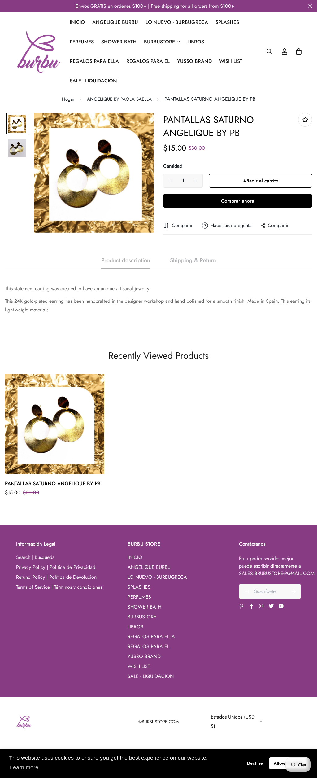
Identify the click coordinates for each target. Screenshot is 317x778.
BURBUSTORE (159, 41)
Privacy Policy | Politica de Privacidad (55, 567)
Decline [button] (255, 763)
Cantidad (172, 165)
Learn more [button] (24, 767)
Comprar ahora (237, 200)
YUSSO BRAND (194, 61)
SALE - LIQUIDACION (93, 80)
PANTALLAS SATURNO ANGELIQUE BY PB (53, 483)
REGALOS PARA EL (148, 61)
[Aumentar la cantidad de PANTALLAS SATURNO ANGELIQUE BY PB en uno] (195, 181)
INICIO (77, 22)
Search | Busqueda (35, 557)
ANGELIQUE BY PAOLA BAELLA (119, 99)
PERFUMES (82, 41)
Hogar (68, 99)
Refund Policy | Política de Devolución (56, 577)
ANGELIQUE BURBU (115, 22)
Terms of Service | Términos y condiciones (59, 587)
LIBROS (195, 41)
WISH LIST (230, 61)
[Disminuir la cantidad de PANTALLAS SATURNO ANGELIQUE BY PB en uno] (170, 181)
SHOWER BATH (119, 41)
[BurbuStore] (38, 51)
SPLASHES (227, 22)
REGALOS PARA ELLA (94, 61)
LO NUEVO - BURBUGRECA (176, 22)
